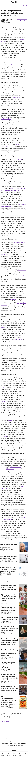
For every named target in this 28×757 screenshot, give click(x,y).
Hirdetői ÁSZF (13, 743)
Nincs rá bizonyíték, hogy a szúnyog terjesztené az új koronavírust (9, 619)
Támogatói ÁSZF (22, 743)
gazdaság (7, 561)
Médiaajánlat (5, 743)
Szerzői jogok (17, 738)
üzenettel (4, 436)
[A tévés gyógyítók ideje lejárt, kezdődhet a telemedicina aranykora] (23, 588)
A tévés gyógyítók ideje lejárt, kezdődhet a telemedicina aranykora (8, 587)
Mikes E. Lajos (4, 707)
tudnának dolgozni (15, 467)
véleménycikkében (19, 242)
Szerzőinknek (13, 745)
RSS (8, 745)
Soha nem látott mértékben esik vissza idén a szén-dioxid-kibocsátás (8, 558)
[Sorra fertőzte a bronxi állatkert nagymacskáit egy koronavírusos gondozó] (23, 690)
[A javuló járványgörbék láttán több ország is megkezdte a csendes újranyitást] (23, 666)
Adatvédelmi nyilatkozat (9, 741)
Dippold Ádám (9, 19)
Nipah (22, 276)
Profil (25, 755)
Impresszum (9, 738)
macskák (13, 299)
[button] (6, 714)
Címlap (8, 755)
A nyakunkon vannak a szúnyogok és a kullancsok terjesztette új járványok (9, 609)
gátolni (3, 387)
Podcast (14, 755)
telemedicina (10, 469)
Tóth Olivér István (4, 602)
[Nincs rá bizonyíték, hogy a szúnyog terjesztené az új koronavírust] (23, 619)
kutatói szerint (17, 159)
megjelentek (16, 97)
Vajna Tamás (3, 549)
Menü (2, 755)
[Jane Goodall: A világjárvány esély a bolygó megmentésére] (24, 547)
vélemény (10, 707)
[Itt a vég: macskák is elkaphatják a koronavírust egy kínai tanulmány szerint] (23, 631)
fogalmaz (19, 339)
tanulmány (4, 401)
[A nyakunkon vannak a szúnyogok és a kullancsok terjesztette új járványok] (23, 610)
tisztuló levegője (6, 475)
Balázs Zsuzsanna (5, 691)
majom (11, 691)
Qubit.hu (2, 561)
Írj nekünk (20, 745)
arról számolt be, (6, 119)
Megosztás (22, 20)
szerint (11, 65)
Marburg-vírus (5, 254)
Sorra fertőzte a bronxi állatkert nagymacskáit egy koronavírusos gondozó (9, 688)
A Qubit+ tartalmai (6, 5)
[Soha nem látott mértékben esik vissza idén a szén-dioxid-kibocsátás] (24, 558)
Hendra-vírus (22, 270)
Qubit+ (19, 755)
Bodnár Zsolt (3, 574)
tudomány (8, 22)
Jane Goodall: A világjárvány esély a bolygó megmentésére (9, 546)
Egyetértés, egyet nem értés (17, 5)
